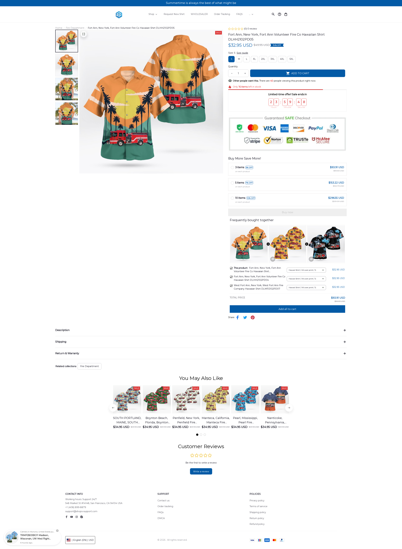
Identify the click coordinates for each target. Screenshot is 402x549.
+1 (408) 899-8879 (75, 507)
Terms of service (258, 506)
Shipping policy (258, 512)
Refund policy (257, 524)
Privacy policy (257, 500)
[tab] (197, 435)
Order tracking (165, 506)
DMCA (161, 518)
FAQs (160, 512)
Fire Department (75, 28)
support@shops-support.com (81, 511)
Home (58, 28)
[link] (11, 537)
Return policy (257, 518)
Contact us (163, 500)
